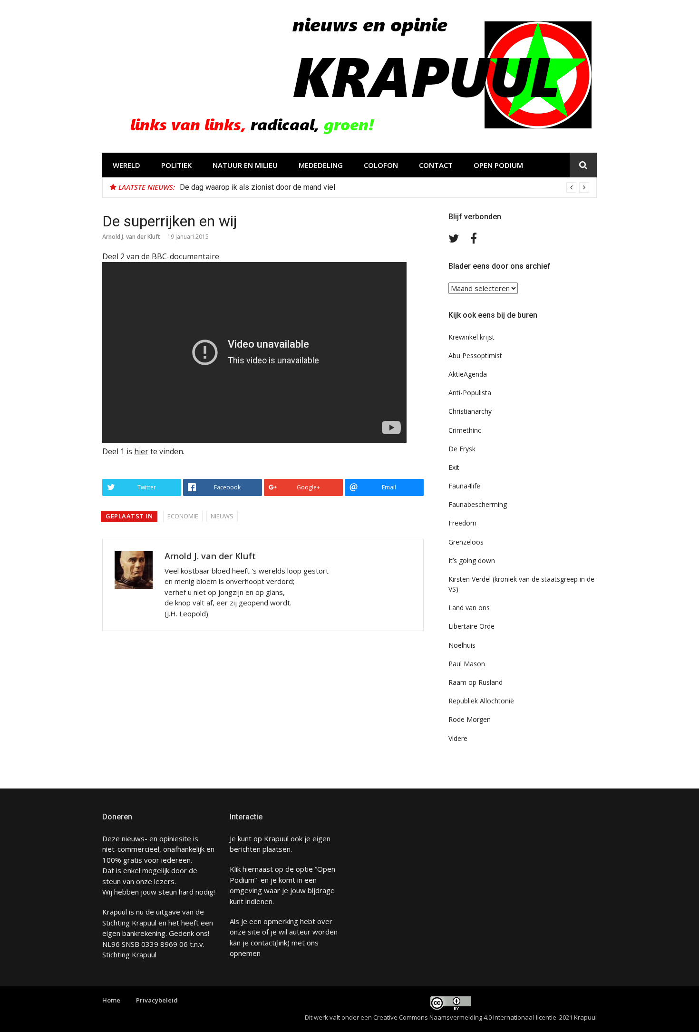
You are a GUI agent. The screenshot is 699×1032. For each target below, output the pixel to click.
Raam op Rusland (475, 682)
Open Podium (498, 165)
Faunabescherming (477, 504)
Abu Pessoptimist (475, 355)
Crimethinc (464, 430)
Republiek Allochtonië (481, 700)
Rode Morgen (469, 719)
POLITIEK (176, 165)
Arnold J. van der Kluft (131, 237)
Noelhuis (462, 645)
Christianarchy (470, 411)
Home (111, 1000)
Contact (436, 165)
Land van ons (469, 607)
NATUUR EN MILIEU (245, 165)
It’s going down (471, 560)
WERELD (126, 165)
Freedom (462, 522)
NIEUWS (222, 516)
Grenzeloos (466, 541)
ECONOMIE (182, 516)
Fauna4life (464, 485)
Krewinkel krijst (471, 336)
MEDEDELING (321, 165)
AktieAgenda (467, 374)
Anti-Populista (469, 392)
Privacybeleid (157, 1000)
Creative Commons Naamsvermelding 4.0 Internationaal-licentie (464, 1017)
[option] (384, 187)
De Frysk (462, 448)
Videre (457, 738)
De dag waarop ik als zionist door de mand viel (257, 187)
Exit (453, 467)
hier (141, 451)
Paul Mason (466, 663)
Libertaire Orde (471, 626)
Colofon (381, 165)
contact (263, 942)
